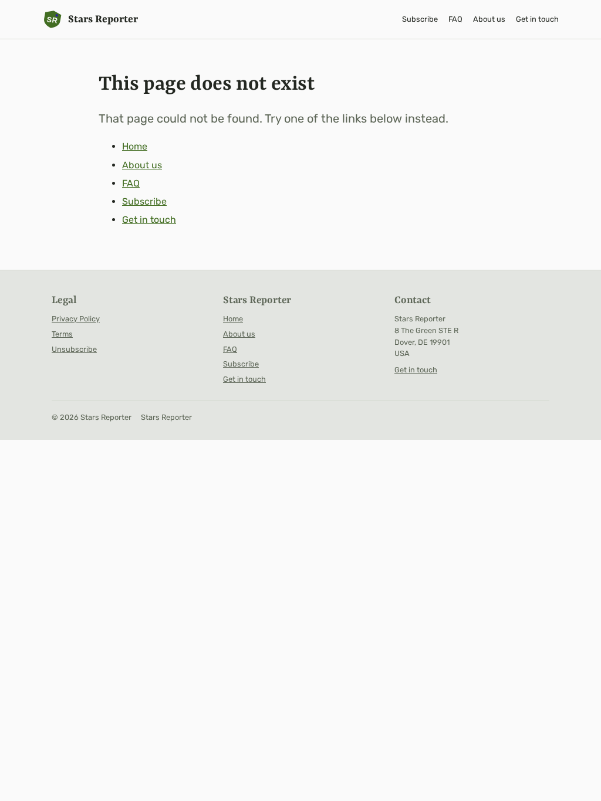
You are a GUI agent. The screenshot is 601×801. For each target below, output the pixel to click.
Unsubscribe (74, 349)
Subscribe (420, 19)
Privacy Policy (76, 318)
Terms (62, 334)
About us (489, 19)
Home (134, 146)
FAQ (455, 19)
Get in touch (537, 19)
